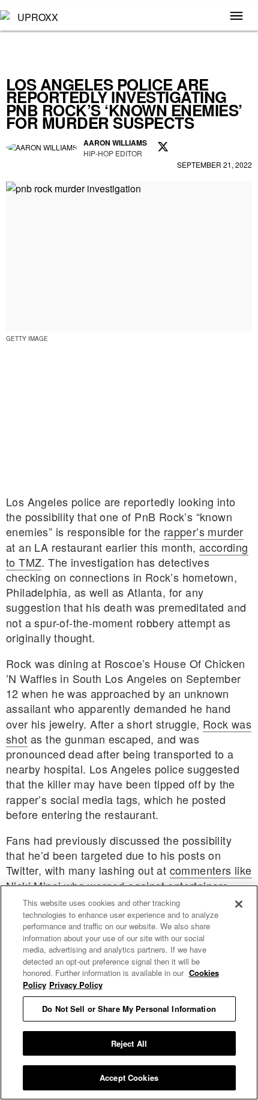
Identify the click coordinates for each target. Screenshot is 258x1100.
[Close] (239, 904)
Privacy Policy (76, 984)
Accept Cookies (129, 1077)
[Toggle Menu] (236, 17)
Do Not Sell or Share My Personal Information (129, 1008)
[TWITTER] (163, 147)
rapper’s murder (204, 531)
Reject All (129, 1043)
